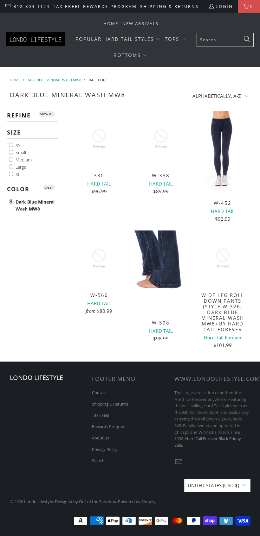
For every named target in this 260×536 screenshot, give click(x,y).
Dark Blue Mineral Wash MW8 (34, 205)
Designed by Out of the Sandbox (85, 501)
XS (17, 145)
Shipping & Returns (169, 6)
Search (98, 460)
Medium (23, 160)
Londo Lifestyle (38, 501)
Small (20, 152)
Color (18, 189)
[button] (118, 39)
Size (14, 132)
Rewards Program (110, 6)
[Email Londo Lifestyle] (7, 6)
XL (17, 174)
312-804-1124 (32, 6)
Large (20, 167)
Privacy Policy (105, 449)
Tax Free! (66, 6)
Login (224, 6)
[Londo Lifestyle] (35, 39)
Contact (99, 392)
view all (46, 114)
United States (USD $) (213, 485)
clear (48, 187)
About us (100, 438)
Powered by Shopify (137, 501)
